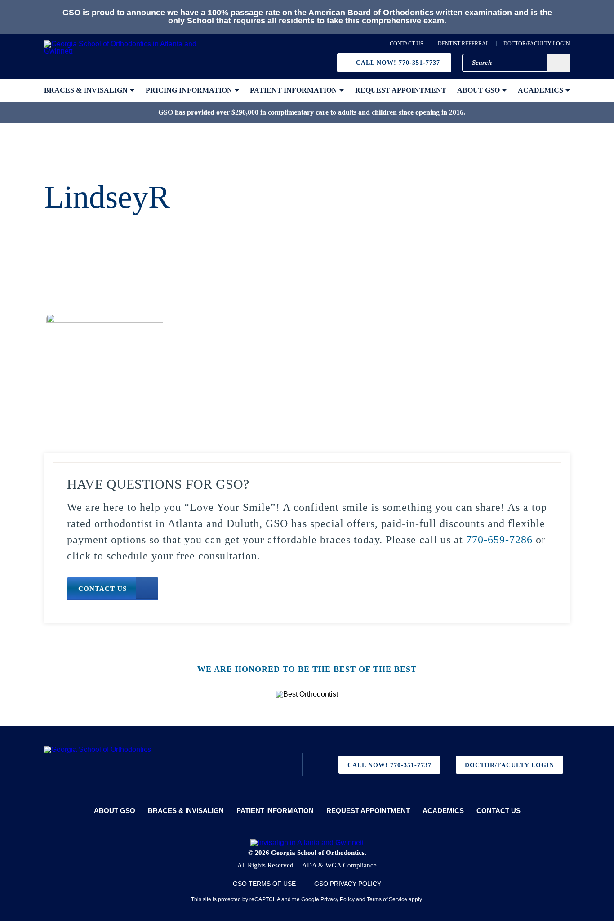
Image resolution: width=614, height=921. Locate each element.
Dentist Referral (463, 43)
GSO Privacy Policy (347, 884)
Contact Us (406, 43)
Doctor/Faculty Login (536, 43)
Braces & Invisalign (186, 810)
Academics (443, 810)
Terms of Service (387, 899)
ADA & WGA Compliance (339, 865)
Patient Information (275, 810)
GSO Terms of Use (264, 884)
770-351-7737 (398, 62)
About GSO (114, 810)
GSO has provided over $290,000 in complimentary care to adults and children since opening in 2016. (311, 112)
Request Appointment (368, 810)
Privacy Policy (337, 899)
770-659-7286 (499, 539)
